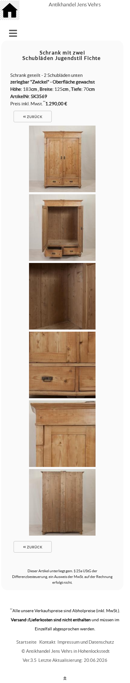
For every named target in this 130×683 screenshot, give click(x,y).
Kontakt (47, 642)
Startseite (26, 642)
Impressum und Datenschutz (85, 642)
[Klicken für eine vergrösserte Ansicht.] (62, 190)
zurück (34, 117)
